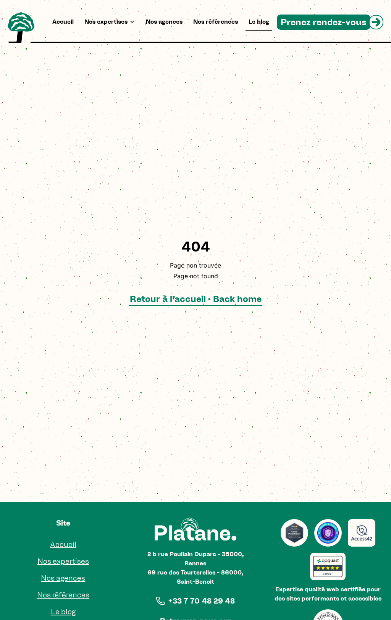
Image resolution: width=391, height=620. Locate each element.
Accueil (63, 21)
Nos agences (164, 21)
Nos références (215, 21)
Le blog (259, 21)
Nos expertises (106, 21)
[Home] (21, 27)
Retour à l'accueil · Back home (196, 298)
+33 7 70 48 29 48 (201, 600)
